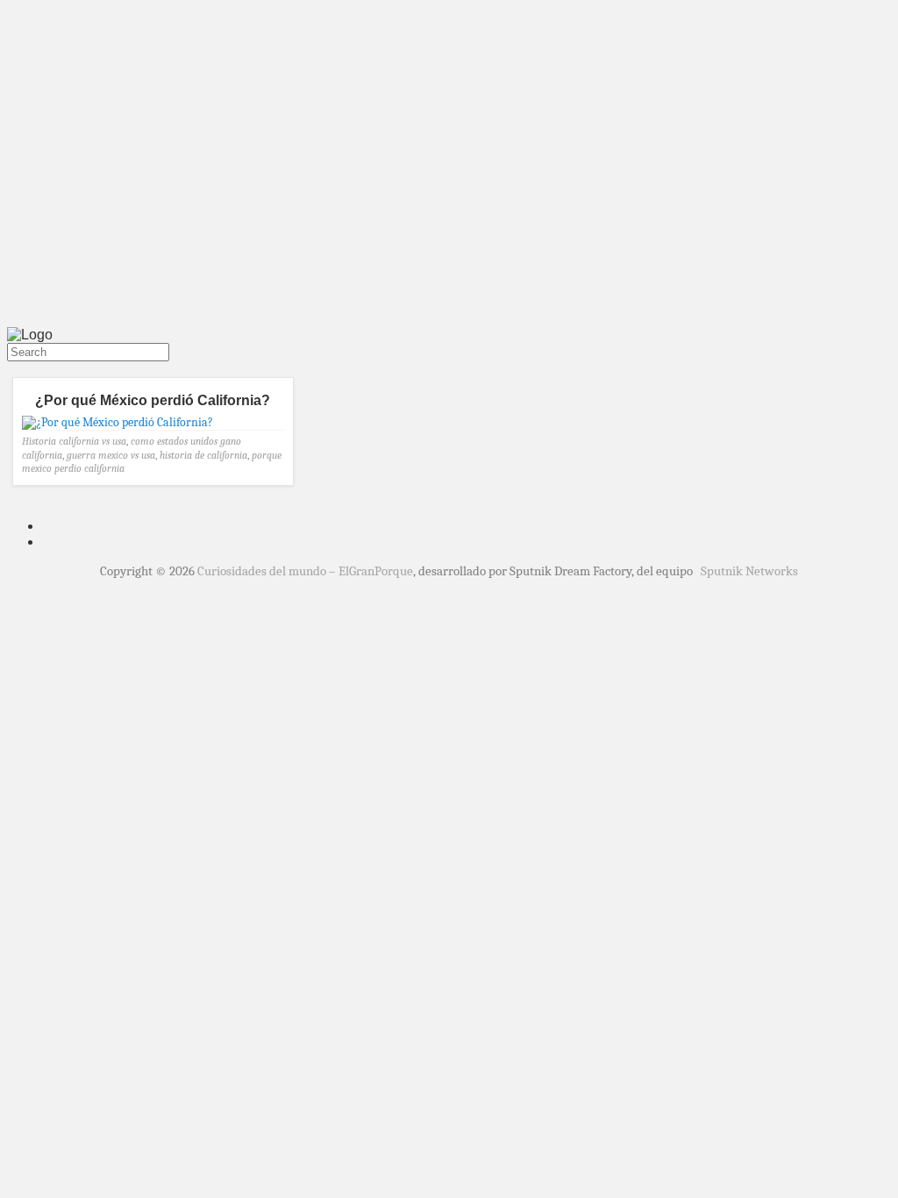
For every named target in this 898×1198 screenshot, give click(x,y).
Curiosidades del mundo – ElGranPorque (305, 571)
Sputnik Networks (749, 571)
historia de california (203, 455)
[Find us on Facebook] (17, 369)
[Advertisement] (449, 191)
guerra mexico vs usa (111, 455)
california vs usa (92, 441)
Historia (39, 441)
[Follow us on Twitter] (10, 369)
